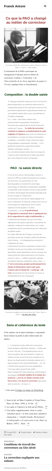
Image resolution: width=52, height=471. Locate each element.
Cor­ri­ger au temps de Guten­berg (29, 390)
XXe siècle (8, 435)
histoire (38, 432)
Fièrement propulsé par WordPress (15, 468)
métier (44, 432)
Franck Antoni (14, 6)
